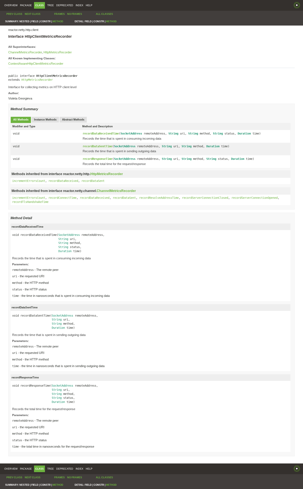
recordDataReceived (63, 180)
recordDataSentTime (97, 146)
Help (89, 5)
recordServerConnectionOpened (254, 197)
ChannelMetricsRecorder (25, 52)
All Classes (104, 14)
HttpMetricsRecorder (57, 52)
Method (58, 21)
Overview (11, 5)
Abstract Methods (73, 119)
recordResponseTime (97, 158)
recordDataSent (93, 180)
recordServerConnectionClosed (205, 197)
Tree (50, 5)
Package (26, 5)
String (173, 133)
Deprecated (64, 5)
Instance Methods (45, 119)
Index (79, 5)
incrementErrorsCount (28, 180)
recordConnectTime (62, 197)
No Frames (74, 14)
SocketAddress (131, 133)
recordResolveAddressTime (159, 197)
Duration (244, 133)
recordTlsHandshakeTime (30, 202)
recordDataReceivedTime (101, 133)
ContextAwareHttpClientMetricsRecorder (35, 63)
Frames (59, 14)
